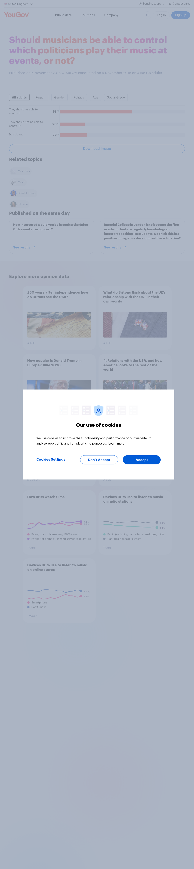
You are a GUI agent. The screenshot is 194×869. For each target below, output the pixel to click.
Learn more (116, 443)
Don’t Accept (99, 460)
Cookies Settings (50, 459)
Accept (142, 460)
